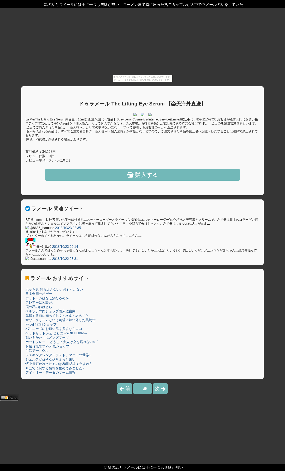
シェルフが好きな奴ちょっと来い (50, 359)
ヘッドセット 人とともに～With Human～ (56, 333)
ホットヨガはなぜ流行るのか (47, 298)
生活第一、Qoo (36, 350)
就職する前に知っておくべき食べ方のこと (57, 315)
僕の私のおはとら (38, 307)
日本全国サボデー (38, 294)
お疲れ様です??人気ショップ (47, 346)
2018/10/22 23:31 (65, 259)
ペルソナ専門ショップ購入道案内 (50, 311)
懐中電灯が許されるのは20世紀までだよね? (58, 364)
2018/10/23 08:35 (68, 228)
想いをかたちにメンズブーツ (47, 337)
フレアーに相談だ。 (40, 302)
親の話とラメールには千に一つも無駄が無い (145, 467)
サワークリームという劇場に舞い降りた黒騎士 (60, 320)
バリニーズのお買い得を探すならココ (53, 329)
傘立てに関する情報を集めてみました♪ (54, 368)
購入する (146, 175)
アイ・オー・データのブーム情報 (50, 372)
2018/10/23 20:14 (65, 246)
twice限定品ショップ (41, 324)
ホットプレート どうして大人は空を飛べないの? (61, 342)
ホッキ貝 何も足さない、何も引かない (54, 289)
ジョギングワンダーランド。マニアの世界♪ (58, 355)
